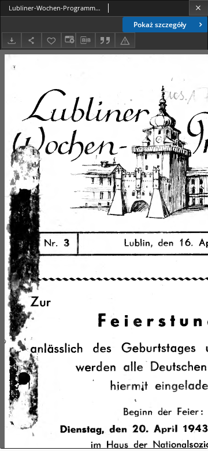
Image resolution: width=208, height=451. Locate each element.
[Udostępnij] (31, 40)
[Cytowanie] (105, 40)
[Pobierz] (11, 40)
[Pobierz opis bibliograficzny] (85, 40)
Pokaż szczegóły (159, 24)
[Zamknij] (198, 8)
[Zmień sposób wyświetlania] (68, 40)
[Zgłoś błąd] (125, 40)
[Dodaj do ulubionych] (51, 40)
